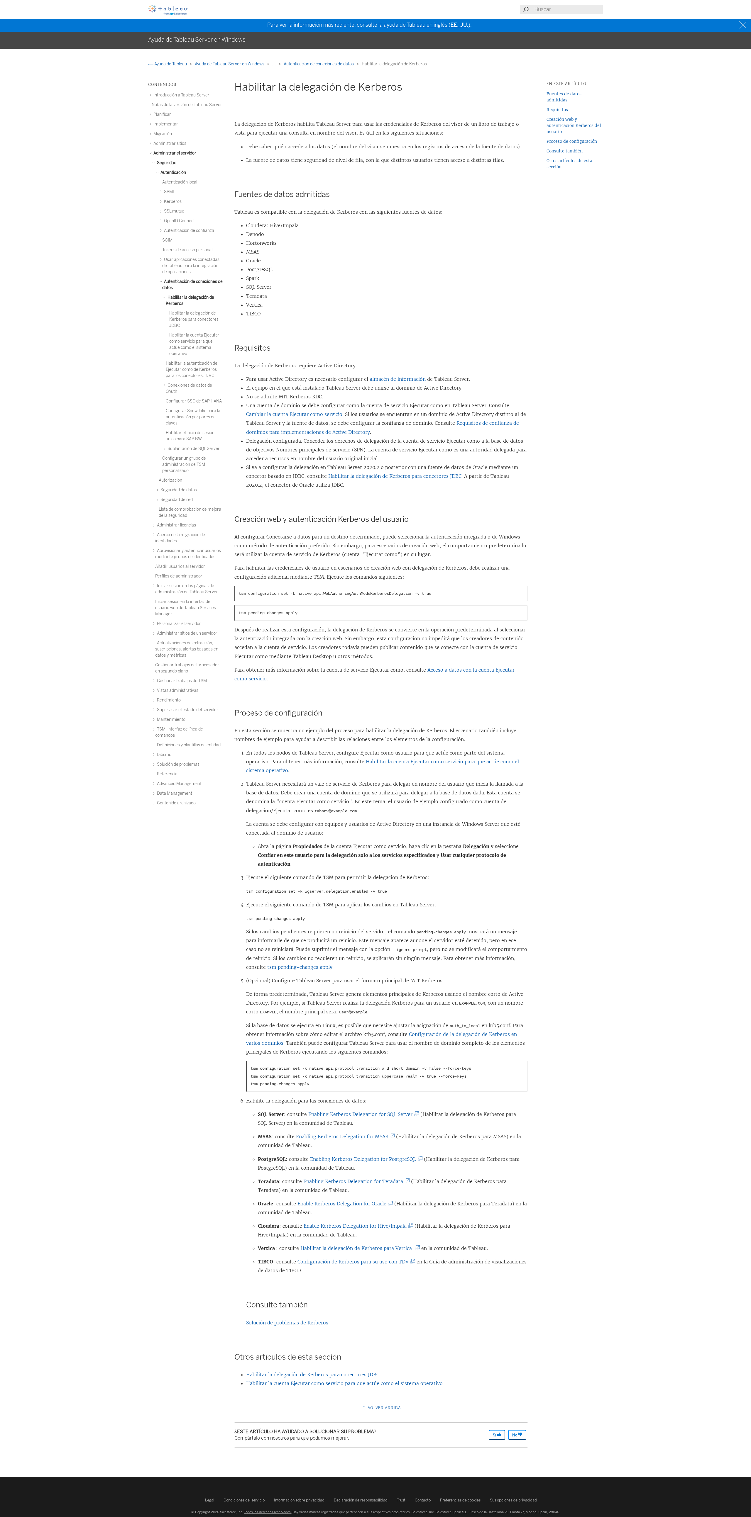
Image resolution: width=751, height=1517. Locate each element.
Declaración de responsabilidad (361, 1500)
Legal (209, 1500)
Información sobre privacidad (299, 1500)
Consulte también (565, 151)
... (274, 64)
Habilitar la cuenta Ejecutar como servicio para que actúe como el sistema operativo (344, 1383)
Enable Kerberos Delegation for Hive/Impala (356, 1226)
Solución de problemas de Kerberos (287, 1323)
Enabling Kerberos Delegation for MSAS (343, 1136)
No (515, 1435)
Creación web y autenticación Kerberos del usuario (574, 125)
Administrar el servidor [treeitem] (174, 153)
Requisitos (557, 109)
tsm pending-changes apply (299, 967)
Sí (495, 1435)
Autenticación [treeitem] (173, 172)
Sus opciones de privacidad (513, 1500)
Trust (401, 1500)
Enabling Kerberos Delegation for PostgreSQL (364, 1159)
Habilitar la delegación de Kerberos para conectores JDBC (394, 476)
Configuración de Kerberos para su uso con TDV (354, 1262)
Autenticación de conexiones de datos (319, 64)
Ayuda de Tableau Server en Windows (230, 64)
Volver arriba (384, 1408)
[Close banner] (744, 25)
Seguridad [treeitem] (166, 162)
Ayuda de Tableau (170, 64)
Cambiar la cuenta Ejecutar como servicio (294, 414)
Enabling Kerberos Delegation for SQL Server (361, 1114)
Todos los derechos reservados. (268, 1512)
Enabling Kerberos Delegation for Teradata (354, 1181)
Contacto (423, 1500)
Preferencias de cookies (460, 1500)
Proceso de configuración (572, 141)
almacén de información (398, 379)
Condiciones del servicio (244, 1500)
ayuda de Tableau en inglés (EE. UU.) (427, 25)
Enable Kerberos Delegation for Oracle (343, 1204)
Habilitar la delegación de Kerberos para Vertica (358, 1248)
